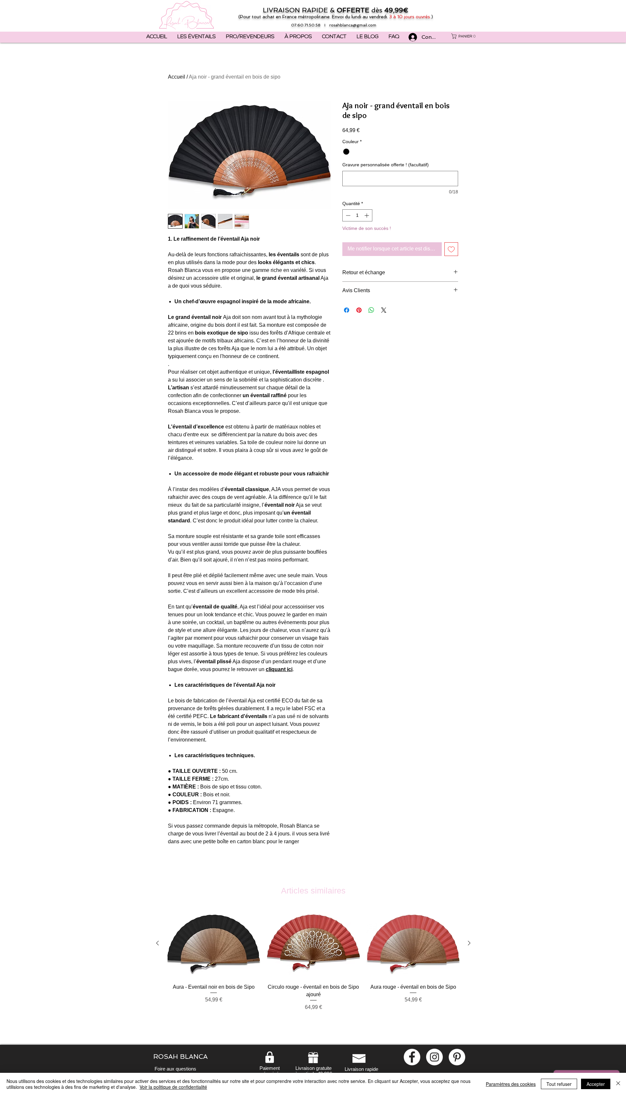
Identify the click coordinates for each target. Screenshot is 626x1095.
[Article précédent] (157, 943)
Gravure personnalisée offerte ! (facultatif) (385, 164)
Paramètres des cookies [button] (511, 1084)
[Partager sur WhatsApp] (371, 310)
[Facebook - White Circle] (412, 1057)
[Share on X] (384, 310)
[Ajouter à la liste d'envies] (451, 249)
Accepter (596, 1084)
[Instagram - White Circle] (434, 1057)
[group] (313, 968)
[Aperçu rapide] (213, 943)
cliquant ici (279, 669)
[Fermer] (618, 1084)
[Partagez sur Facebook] (346, 310)
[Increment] (367, 215)
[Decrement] (347, 215)
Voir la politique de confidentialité (173, 1087)
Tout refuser (559, 1084)
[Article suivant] (469, 943)
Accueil (176, 77)
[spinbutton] (357, 215)
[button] (464, 36)
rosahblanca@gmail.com (352, 25)
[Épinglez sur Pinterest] (359, 310)
